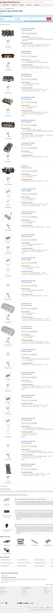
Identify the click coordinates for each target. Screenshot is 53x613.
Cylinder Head (7, 505)
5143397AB (28, 53)
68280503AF (28, 443)
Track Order (24, 591)
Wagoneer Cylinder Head (39, 565)
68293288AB (29, 374)
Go (49, 18)
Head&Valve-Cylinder (7, 516)
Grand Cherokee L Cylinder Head (24, 562)
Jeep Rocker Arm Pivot (6, 553)
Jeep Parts (22, 4)
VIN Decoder (2, 593)
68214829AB (29, 236)
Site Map (45, 593)
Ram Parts (29, 4)
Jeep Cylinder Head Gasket (20, 545)
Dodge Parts (14, 4)
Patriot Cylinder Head (5, 565)
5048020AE (28, 259)
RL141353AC (29, 167)
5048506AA (28, 190)
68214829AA (29, 99)
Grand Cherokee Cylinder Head (7, 562)
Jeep (4, 8)
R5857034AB (29, 328)
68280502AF (28, 121)
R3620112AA (29, 465)
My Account (24, 589)
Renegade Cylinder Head (22, 565)
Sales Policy (29, 607)
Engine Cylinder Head (7, 530)
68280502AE (29, 213)
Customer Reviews (3, 591)
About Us (1, 589)
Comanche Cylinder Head (22, 559)
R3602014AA (29, 397)
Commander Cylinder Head (39, 559)
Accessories (36, 4)
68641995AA (29, 420)
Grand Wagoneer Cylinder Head (40, 562)
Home (1, 8)
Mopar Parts (46, 589)
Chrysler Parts (6, 4)
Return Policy (35, 607)
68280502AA (29, 282)
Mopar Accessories (47, 591)
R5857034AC (29, 305)
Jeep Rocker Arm (6, 545)
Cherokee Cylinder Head (5, 559)
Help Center (24, 593)
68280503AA (29, 351)
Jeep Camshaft (34, 545)
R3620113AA (29, 144)
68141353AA (29, 76)
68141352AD (29, 30)
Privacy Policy (42, 607)
